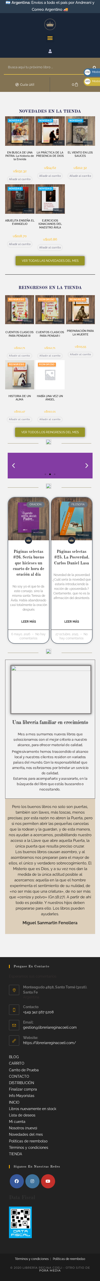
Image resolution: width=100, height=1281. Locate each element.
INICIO (14, 1102)
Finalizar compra (23, 1089)
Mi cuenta (17, 1122)
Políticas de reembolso (28, 1141)
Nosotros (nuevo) (23, 1128)
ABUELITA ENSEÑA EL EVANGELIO (19, 222)
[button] (50, 38)
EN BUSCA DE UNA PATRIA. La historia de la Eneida (19, 156)
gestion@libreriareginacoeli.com (50, 1027)
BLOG (14, 1057)
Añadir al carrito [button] (20, 179)
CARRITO (16, 1063)
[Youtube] (48, 1181)
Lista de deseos (22, 1115)
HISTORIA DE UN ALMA (19, 397)
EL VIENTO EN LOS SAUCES (80, 154)
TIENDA (15, 1154)
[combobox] (48, 67)
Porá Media (50, 1270)
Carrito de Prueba (24, 1070)
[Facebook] (17, 1181)
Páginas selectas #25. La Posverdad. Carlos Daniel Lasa (71, 557)
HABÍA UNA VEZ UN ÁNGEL (50, 397)
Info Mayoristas (21, 1096)
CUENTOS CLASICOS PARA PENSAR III (19, 334)
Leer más (28, 621)
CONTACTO (19, 1076)
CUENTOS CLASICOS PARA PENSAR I (50, 334)
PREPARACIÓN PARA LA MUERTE (80, 332)
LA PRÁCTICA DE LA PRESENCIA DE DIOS (50, 154)
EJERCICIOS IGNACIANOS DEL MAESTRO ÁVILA (50, 224)
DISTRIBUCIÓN (21, 1083)
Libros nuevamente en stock (32, 1109)
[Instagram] (32, 1181)
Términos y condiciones (28, 1147)
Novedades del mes (26, 1134)
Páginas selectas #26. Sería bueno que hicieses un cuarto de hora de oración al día (28, 563)
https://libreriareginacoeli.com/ (49, 1043)
